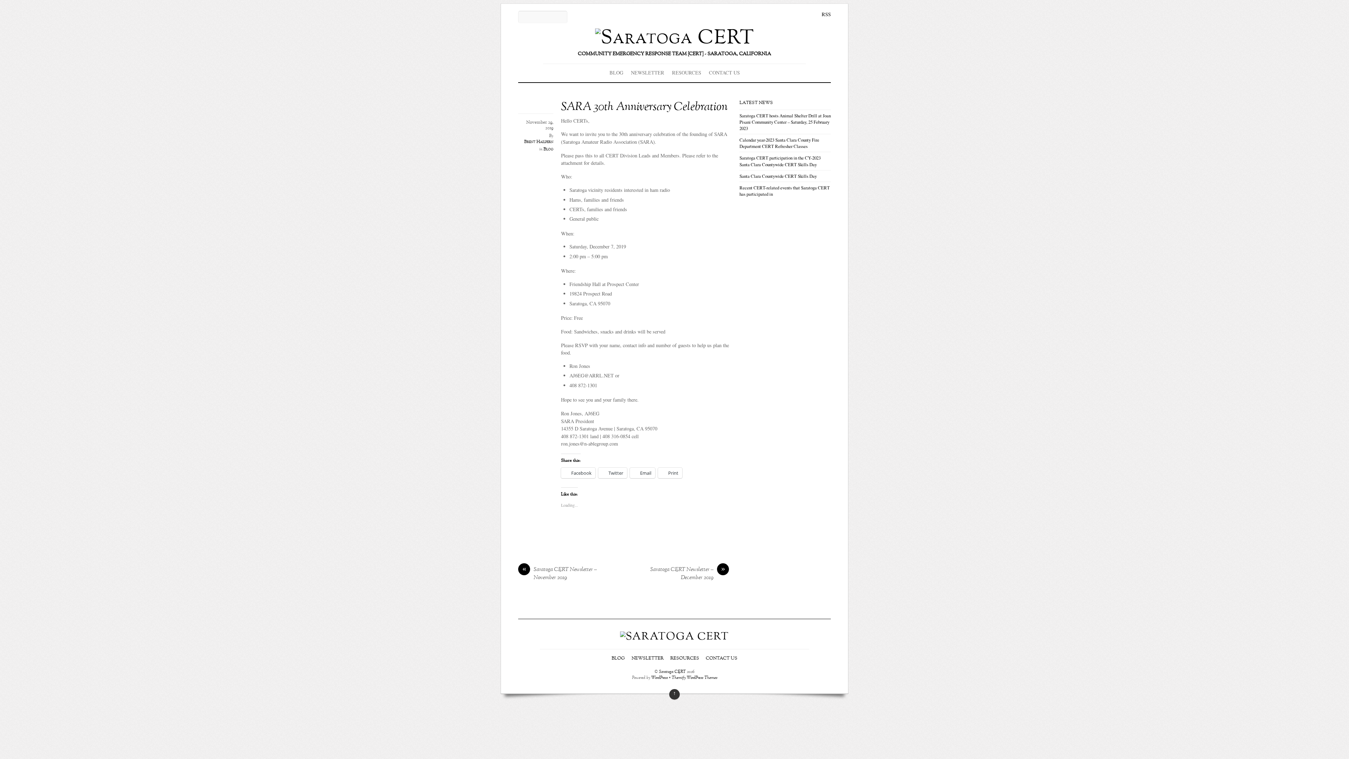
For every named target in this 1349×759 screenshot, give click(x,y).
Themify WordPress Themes (694, 678)
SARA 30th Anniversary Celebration (644, 107)
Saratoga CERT (672, 672)
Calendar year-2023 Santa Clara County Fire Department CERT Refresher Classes (779, 143)
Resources (686, 72)
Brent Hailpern (538, 142)
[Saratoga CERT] (674, 38)
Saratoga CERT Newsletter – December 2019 (687, 574)
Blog (616, 72)
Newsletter (647, 72)
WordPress (659, 678)
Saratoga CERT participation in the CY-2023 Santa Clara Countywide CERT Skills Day (780, 161)
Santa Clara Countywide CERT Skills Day (778, 176)
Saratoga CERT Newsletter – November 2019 (559, 574)
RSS (826, 14)
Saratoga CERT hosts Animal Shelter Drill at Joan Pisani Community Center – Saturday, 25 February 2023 (785, 121)
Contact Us (724, 72)
